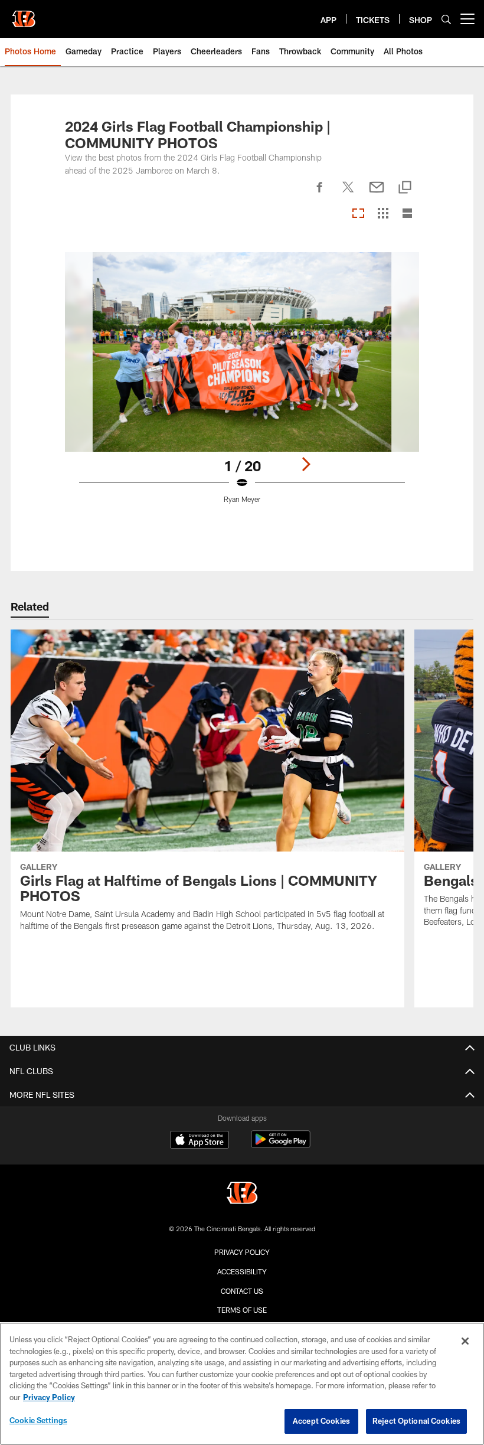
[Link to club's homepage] (23, 14)
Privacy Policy (242, 1252)
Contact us (242, 1291)
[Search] (446, 19)
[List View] (407, 214)
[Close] (465, 1341)
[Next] (306, 464)
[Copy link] (404, 188)
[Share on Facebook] (319, 194)
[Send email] (376, 194)
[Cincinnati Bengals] (242, 1194)
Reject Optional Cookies (416, 1421)
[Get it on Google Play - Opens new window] (280, 1145)
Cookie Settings (38, 1420)
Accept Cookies (321, 1421)
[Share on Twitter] (348, 194)
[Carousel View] (358, 214)
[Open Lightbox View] (242, 385)
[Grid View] (382, 214)
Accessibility (242, 1271)
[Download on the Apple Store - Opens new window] (199, 1141)
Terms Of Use (242, 1310)
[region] (242, 1383)
